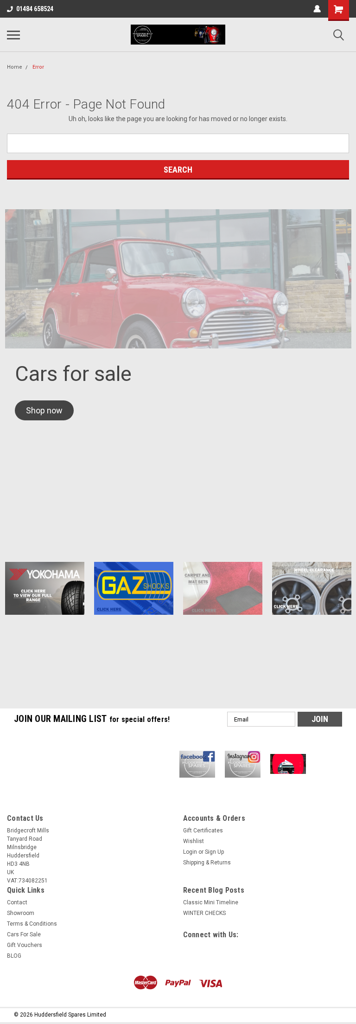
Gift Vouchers (24, 945)
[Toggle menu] (13, 34)
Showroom (20, 913)
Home (14, 67)
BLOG (14, 956)
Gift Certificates (203, 830)
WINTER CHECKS (204, 913)
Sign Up (214, 852)
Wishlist (193, 841)
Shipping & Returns (207, 862)
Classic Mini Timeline (210, 902)
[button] (44, 410)
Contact (17, 902)
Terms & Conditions (32, 924)
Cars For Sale (24, 934)
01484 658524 (34, 9)
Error (38, 67)
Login (190, 852)
